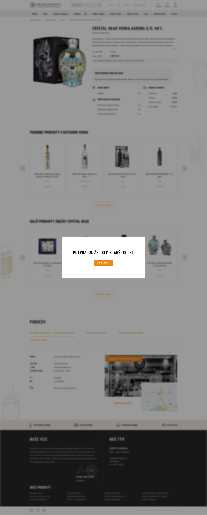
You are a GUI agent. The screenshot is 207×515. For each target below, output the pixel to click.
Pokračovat (103, 263)
